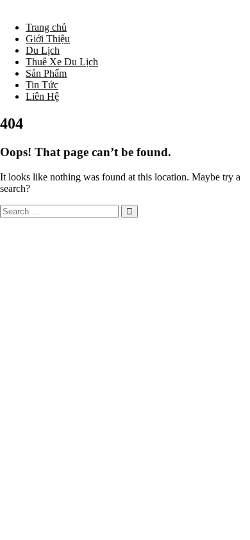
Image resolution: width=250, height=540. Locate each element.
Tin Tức (42, 84)
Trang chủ (46, 27)
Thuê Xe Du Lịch (62, 61)
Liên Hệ (42, 96)
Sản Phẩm (46, 73)
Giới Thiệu (48, 38)
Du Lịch (43, 50)
